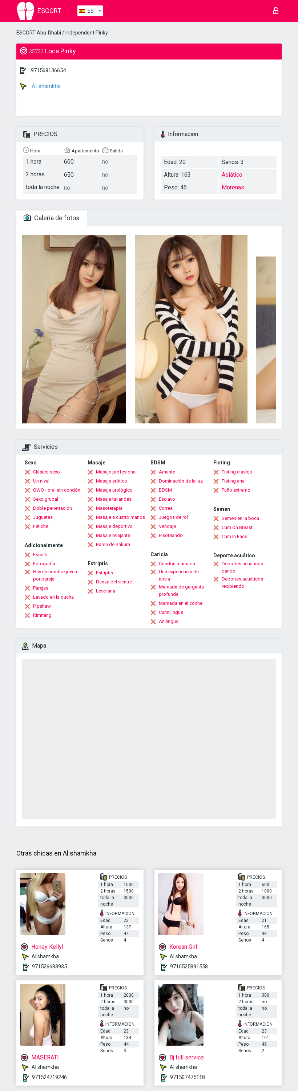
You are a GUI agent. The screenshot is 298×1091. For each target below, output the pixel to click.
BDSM (165, 490)
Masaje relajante (113, 535)
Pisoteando (171, 535)
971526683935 (49, 966)
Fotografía (44, 563)
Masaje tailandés (114, 499)
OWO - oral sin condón (56, 490)
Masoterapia (109, 508)
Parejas (40, 588)
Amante (167, 472)
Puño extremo (236, 490)
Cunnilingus (171, 612)
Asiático (232, 174)
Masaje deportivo (114, 526)
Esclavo (167, 499)
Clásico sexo (46, 472)
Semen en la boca (240, 518)
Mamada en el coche (180, 603)
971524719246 (49, 1077)
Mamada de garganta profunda (181, 590)
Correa (166, 508)
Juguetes (43, 517)
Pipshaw (42, 606)
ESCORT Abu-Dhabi (38, 33)
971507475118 (187, 1077)
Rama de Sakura (113, 544)
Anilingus (168, 621)
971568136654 (48, 70)
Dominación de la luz (181, 481)
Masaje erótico (111, 481)
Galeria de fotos (56, 218)
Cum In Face (234, 536)
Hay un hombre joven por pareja (55, 575)
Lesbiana (105, 591)
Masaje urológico (114, 490)
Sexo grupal (45, 499)
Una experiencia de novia (179, 575)
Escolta (41, 554)
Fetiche (40, 526)
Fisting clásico (237, 472)
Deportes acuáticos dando (242, 567)
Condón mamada (177, 563)
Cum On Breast (237, 527)
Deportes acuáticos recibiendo (242, 582)
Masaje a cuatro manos (120, 517)
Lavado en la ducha (53, 597)
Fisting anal (234, 481)
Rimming (42, 615)
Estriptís (104, 572)
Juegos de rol (173, 517)
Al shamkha (45, 86)
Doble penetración (52, 508)
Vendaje (167, 526)
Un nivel (41, 481)
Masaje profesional (116, 472)
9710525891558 (189, 966)
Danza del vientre (114, 582)
